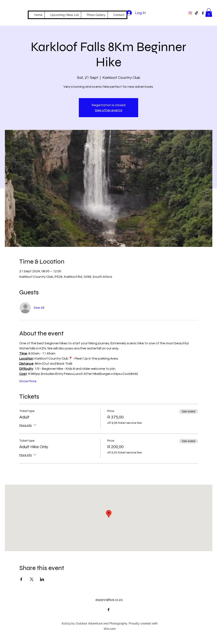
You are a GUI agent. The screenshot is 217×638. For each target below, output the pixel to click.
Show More (27, 381)
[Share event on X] (32, 579)
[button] (208, 12)
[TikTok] (196, 13)
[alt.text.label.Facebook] (203, 13)
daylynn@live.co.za (108, 600)
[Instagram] (190, 13)
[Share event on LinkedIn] (42, 579)
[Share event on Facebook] (21, 579)
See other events (108, 110)
